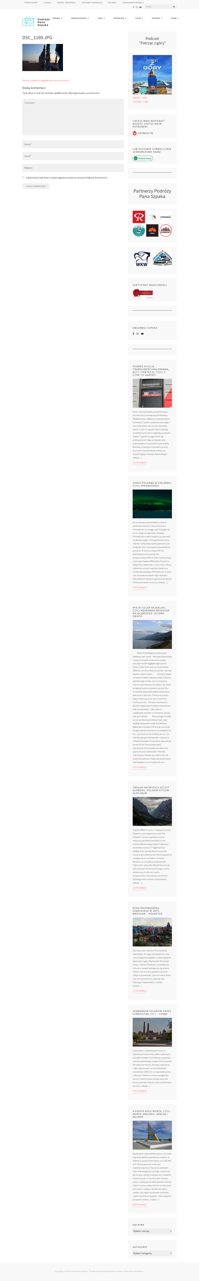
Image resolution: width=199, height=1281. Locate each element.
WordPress (138, 1271)
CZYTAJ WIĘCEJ (140, 462)
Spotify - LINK (140, 97)
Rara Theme (117, 1271)
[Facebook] (133, 7)
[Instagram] (137, 7)
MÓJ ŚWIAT (112, 2)
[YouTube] (140, 7)
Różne (174, 18)
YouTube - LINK (140, 101)
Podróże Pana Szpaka (79, 1271)
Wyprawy (156, 18)
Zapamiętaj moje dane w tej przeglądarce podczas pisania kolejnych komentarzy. (67, 177)
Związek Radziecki (79, 18)
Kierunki (56, 18)
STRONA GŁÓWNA (30, 2)
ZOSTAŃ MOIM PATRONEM (132, 2)
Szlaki (138, 18)
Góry (100, 18)
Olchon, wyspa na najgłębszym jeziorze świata (45, 80)
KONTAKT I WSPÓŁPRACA (66, 2)
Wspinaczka (119, 18)
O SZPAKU (47, 2)
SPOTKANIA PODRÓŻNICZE (92, 2)
